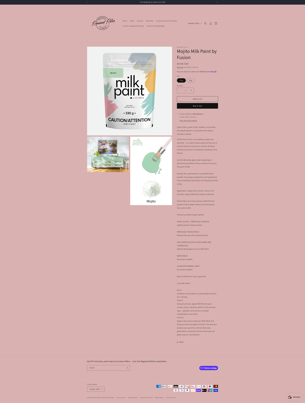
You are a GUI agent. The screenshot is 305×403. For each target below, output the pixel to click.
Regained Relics (97, 397)
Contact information (146, 397)
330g (181, 80)
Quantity (180, 86)
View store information (188, 120)
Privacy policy (121, 397)
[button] (205, 23)
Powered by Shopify (108, 397)
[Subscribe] (127, 368)
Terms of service (171, 397)
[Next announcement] (217, 2)
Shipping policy (133, 397)
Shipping (180, 67)
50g (190, 80)
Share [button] (181, 342)
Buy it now (197, 106)
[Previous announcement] (87, 2)
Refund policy (159, 397)
